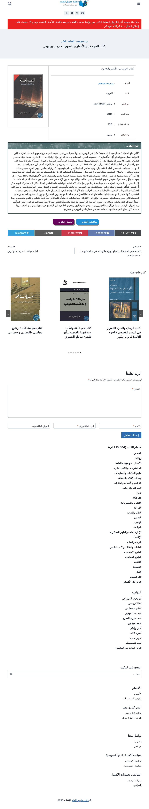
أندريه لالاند (135, 633)
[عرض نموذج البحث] (10, 4)
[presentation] (124, 299)
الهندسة (137, 522)
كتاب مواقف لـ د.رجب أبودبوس (23, 249)
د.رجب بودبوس (105, 82)
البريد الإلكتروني (85, 426)
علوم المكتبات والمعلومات (128, 473)
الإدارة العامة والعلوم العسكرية (125, 532)
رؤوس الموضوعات (132, 698)
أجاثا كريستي (134, 603)
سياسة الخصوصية (132, 765)
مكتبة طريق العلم (80, 800)
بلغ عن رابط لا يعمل (131, 717)
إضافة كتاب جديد (133, 713)
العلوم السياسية (133, 557)
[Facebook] (82, 13)
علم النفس (135, 576)
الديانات (137, 527)
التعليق (136, 388)
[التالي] (8, 313)
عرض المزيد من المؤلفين (128, 647)
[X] (77, 13)
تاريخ (138, 492)
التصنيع (137, 517)
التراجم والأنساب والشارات (127, 482)
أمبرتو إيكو (136, 628)
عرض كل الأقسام (132, 581)
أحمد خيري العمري (131, 618)
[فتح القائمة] (138, 3)
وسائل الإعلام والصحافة (129, 478)
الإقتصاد (137, 537)
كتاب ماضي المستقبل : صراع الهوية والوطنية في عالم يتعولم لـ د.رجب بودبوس (110, 250)
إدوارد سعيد (135, 638)
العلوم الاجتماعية (132, 552)
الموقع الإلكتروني (40, 426)
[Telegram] (66, 13)
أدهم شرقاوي (134, 623)
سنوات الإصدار (134, 780)
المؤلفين (137, 785)
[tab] (80, 352)
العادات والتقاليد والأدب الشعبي (125, 547)
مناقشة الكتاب (89, 221)
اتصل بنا (137, 741)
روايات (138, 458)
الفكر (63, 41)
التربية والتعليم (134, 542)
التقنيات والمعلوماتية (131, 502)
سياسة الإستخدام (133, 761)
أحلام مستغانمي (133, 608)
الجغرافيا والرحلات (132, 487)
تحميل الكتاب (64, 221)
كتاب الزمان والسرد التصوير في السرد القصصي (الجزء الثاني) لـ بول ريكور (124, 332)
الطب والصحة (134, 512)
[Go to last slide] (141, 313)
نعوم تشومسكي (133, 642)
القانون (137, 561)
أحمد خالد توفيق (133, 613)
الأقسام (137, 693)
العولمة (71, 41)
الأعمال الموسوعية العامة (128, 463)
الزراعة (137, 507)
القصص (137, 453)
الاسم (136, 426)
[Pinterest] (72, 13)
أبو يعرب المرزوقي (131, 598)
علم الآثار (136, 497)
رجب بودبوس (82, 41)
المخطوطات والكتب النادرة (127, 468)
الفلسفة (137, 566)
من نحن (137, 746)
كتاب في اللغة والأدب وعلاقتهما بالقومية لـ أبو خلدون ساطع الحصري (78, 332)
